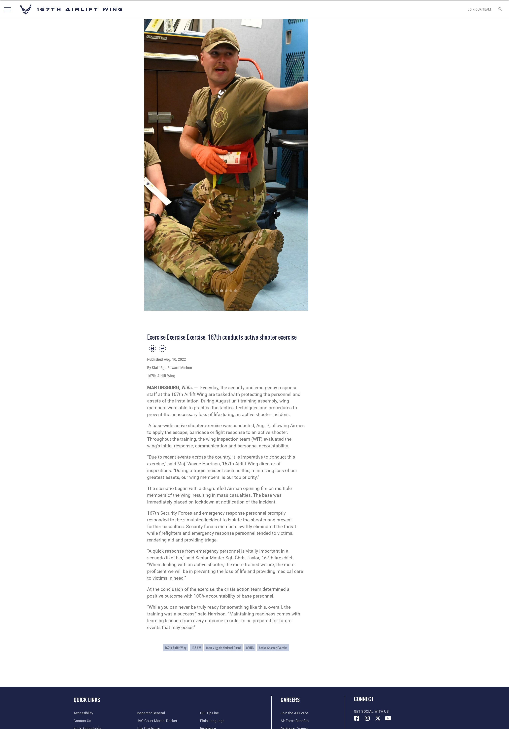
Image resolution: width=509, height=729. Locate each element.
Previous (152, 165)
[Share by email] (162, 348)
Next (300, 165)
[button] (6, 9)
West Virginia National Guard (223, 647)
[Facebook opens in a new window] (357, 718)
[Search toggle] (500, 9)
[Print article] (152, 348)
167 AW (196, 647)
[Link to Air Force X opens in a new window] (378, 718)
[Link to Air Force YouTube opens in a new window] (388, 718)
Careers (290, 700)
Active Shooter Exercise (273, 647)
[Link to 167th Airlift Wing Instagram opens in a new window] (367, 718)
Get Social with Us (371, 711)
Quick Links (87, 700)
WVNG (250, 647)
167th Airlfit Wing (175, 647)
